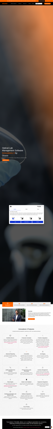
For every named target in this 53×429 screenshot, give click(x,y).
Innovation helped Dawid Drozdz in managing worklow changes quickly (10, 342)
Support (29, 3)
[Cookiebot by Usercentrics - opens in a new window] (37, 206)
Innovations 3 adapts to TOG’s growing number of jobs (31, 427)
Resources (24, 3)
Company (19, 3)
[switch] (22, 218)
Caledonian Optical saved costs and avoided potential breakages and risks (43, 374)
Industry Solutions (13, 3)
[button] (14, 315)
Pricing (33, 3)
